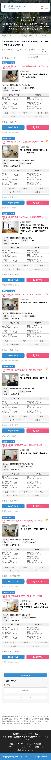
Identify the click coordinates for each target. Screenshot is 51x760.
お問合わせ (14, 127)
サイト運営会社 (35, 747)
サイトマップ (26, 743)
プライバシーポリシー (18, 747)
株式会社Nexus (14, 132)
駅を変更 (25, 690)
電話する (39, 127)
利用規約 (37, 743)
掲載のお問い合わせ (25, 750)
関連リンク (14, 743)
